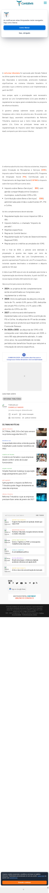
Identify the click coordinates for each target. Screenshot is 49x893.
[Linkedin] (25, 583)
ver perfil (14, 414)
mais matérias (16, 418)
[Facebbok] (13, 583)
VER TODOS (40, 515)
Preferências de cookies (29, 614)
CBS (41, 198)
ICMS (44, 170)
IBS (36, 188)
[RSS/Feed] (36, 583)
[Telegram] (29, 583)
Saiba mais (40, 876)
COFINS (34, 180)
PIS (24, 177)
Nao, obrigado (24, 33)
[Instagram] (9, 583)
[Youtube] (21, 583)
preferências (13, 878)
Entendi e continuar (24, 882)
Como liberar (24, 28)
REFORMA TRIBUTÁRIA (12, 399)
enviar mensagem (28, 414)
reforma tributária (12, 73)
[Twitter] (17, 583)
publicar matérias (30, 418)
